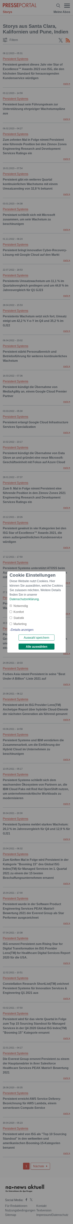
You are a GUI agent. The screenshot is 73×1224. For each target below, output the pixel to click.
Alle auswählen (36, 646)
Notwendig (20, 605)
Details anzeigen (22, 629)
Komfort (18, 612)
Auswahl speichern (36, 637)
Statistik (18, 618)
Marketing (20, 624)
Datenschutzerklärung (24, 599)
